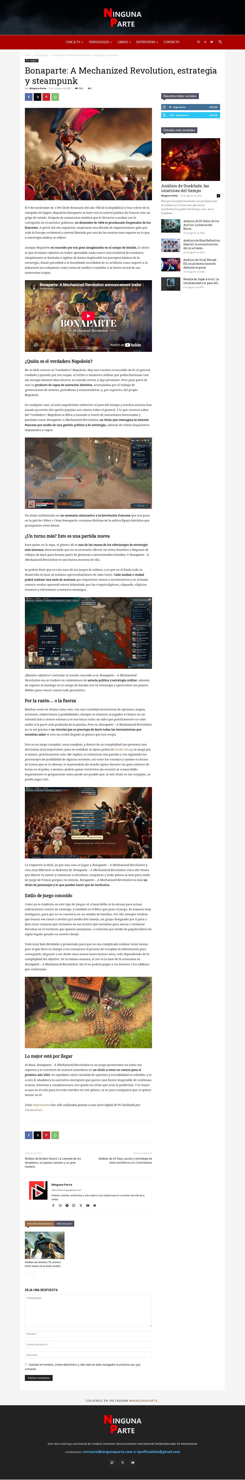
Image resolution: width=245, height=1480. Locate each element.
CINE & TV (73, 42)
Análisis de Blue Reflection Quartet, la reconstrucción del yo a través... (201, 244)
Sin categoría (41, 55)
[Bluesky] (96, 1205)
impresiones (41, 1105)
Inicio (28, 55)
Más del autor (64, 1223)
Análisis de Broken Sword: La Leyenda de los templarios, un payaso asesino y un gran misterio (53, 1162)
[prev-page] (27, 1273)
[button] (220, 42)
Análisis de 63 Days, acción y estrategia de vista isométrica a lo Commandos (125, 1160)
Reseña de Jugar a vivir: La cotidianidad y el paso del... (201, 281)
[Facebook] (29, 97)
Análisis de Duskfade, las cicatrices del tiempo (185, 188)
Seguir (213, 107)
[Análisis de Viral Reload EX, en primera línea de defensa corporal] (170, 264)
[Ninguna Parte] (122, 17)
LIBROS (123, 42)
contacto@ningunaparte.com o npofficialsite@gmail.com (131, 1451)
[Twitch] (199, 42)
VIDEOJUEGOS (99, 42)
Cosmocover (33, 1110)
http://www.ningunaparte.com (66, 1190)
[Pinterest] (46, 97)
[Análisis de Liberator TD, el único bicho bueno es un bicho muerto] (45, 1245)
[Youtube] (212, 42)
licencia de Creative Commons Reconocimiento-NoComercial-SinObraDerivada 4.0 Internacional (137, 1444)
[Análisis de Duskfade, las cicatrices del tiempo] (190, 159)
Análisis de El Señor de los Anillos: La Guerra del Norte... (201, 225)
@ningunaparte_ (144, 1400)
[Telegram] (68, 1205)
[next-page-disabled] (33, 1273)
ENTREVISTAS (145, 42)
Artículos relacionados (39, 1223)
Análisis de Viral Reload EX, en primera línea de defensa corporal (199, 263)
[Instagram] (61, 1205)
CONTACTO (171, 42)
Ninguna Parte (37, 88)
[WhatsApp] (55, 97)
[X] (205, 42)
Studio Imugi (124, 749)
